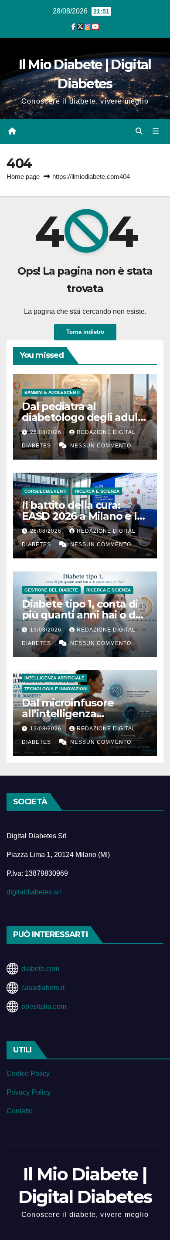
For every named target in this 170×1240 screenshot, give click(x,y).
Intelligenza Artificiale (54, 677)
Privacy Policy (29, 1092)
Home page (23, 176)
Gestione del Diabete (51, 590)
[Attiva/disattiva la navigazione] (155, 131)
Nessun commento (100, 446)
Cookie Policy (28, 1073)
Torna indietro (85, 332)
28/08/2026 (46, 432)
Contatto (20, 1111)
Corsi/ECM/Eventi (45, 491)
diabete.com (40, 968)
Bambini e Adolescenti (52, 392)
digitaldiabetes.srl (34, 892)
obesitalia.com (43, 1006)
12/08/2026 (46, 729)
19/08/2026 (46, 630)
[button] (139, 131)
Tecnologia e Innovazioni (56, 688)
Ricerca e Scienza (97, 491)
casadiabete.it (43, 987)
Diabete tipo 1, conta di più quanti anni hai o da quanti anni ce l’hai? (81, 615)
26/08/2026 (46, 531)
